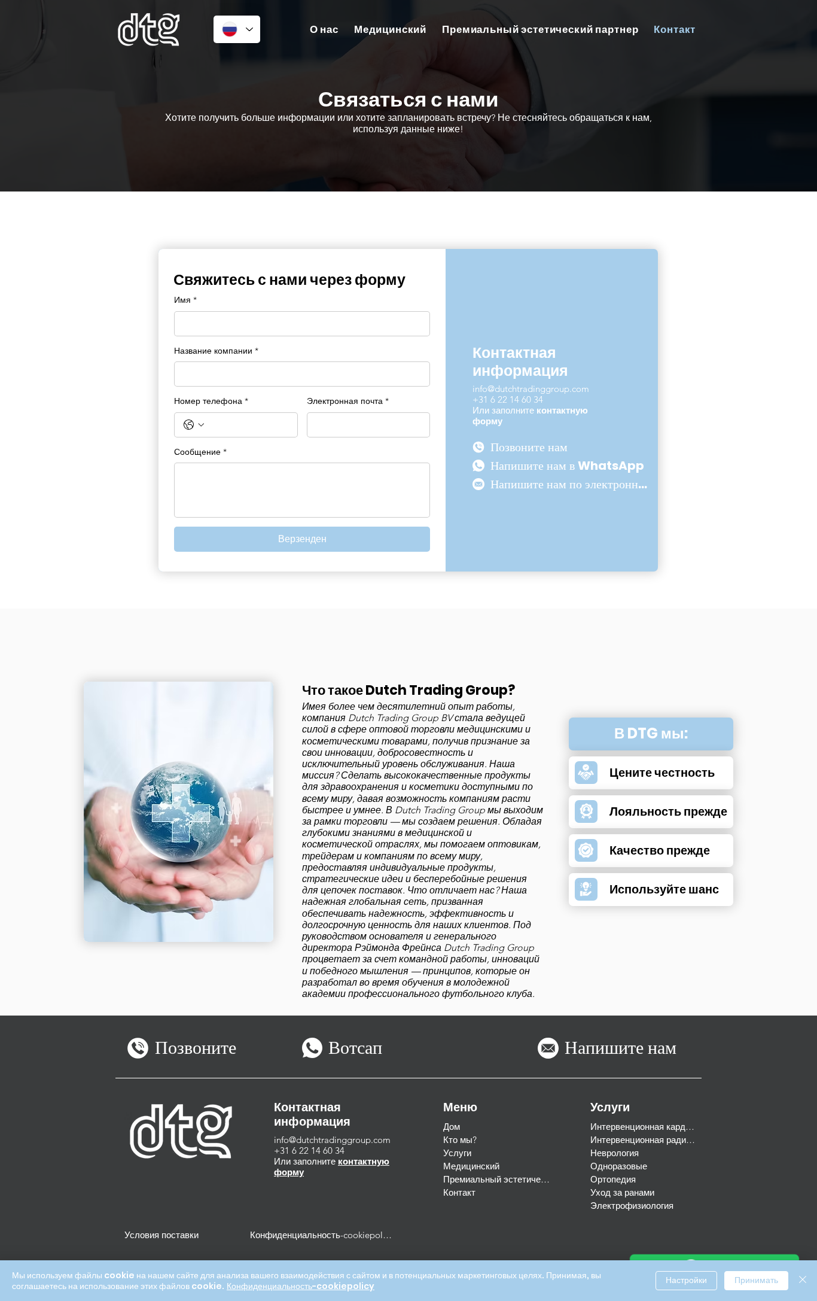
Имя (185, 299)
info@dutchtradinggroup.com (530, 388)
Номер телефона (211, 401)
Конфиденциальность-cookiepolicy (300, 1286)
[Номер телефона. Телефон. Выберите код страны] (194, 425)
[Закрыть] (802, 1280)
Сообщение (200, 451)
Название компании (216, 350)
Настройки (686, 1280)
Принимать (756, 1280)
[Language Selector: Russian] (237, 29)
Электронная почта (348, 401)
